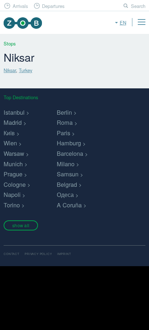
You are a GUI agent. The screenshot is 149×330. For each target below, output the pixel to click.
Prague (13, 174)
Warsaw (14, 153)
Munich (13, 163)
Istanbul (14, 112)
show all (20, 225)
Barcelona (70, 153)
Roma (65, 122)
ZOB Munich (23, 23)
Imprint (64, 254)
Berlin (64, 112)
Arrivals (20, 6)
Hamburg (69, 142)
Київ (9, 132)
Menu (141, 22)
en (123, 22)
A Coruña (69, 205)
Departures (53, 6)
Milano (65, 163)
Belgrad (67, 184)
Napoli (12, 194)
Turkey (25, 70)
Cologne (15, 184)
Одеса (65, 194)
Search (138, 6)
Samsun (67, 174)
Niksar (10, 70)
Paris (63, 132)
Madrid (13, 122)
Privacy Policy (38, 254)
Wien (10, 142)
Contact (12, 254)
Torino (12, 205)
